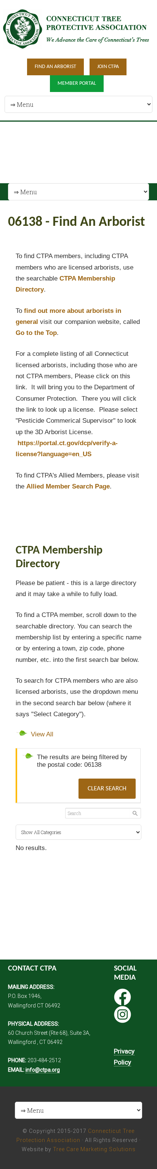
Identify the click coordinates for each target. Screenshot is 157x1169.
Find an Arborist (55, 67)
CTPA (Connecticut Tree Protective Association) (78, 29)
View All (42, 734)
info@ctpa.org (43, 1070)
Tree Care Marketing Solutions (94, 1149)
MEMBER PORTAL (77, 83)
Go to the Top (36, 332)
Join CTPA (108, 67)
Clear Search (107, 788)
